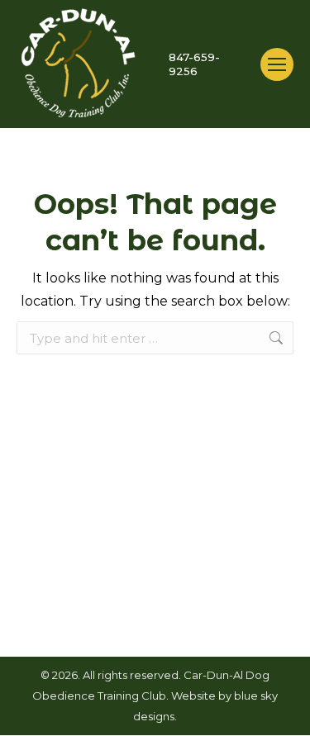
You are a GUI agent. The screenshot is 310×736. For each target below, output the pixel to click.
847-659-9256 (194, 64)
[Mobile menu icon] (276, 64)
